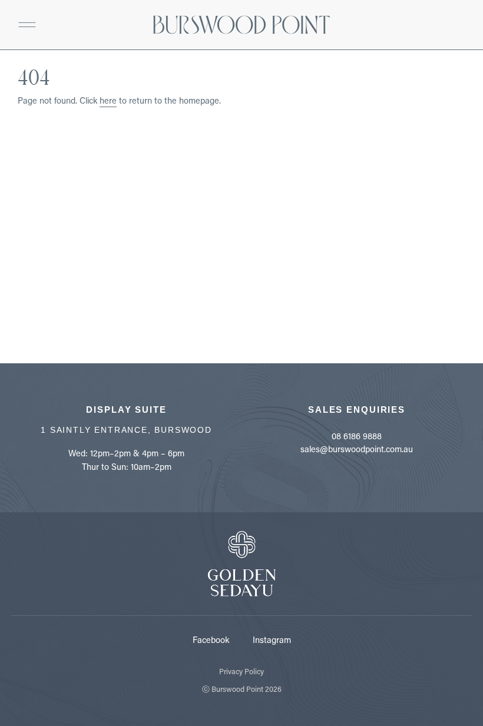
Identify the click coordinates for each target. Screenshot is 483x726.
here (108, 100)
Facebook (211, 639)
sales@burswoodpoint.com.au (356, 449)
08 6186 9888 (357, 436)
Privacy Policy (241, 671)
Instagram (272, 639)
